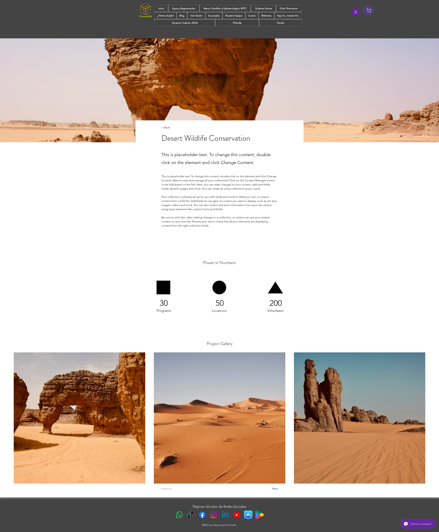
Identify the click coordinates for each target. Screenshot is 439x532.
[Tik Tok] (191, 515)
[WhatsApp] (179, 515)
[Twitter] (214, 515)
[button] (355, 10)
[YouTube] (237, 515)
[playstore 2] (260, 515)
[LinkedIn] (225, 515)
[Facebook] (202, 515)
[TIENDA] (368, 10)
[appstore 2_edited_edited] (248, 515)
